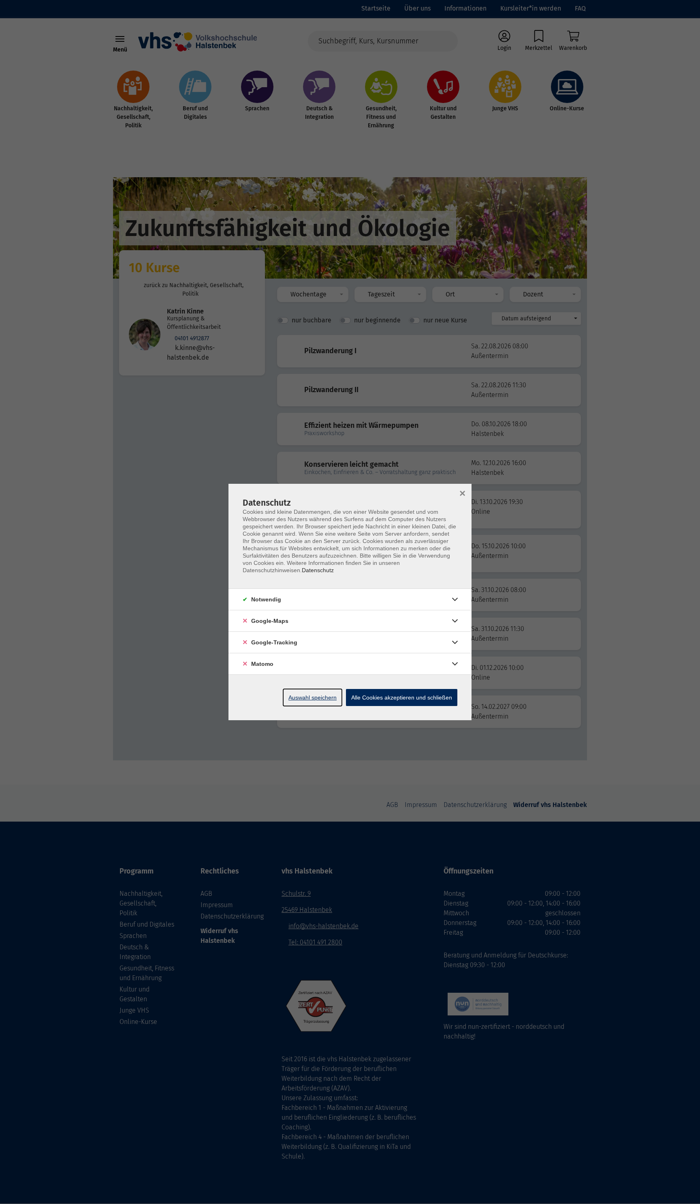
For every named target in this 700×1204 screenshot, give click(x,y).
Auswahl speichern (312, 697)
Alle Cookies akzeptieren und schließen (401, 697)
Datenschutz (318, 570)
